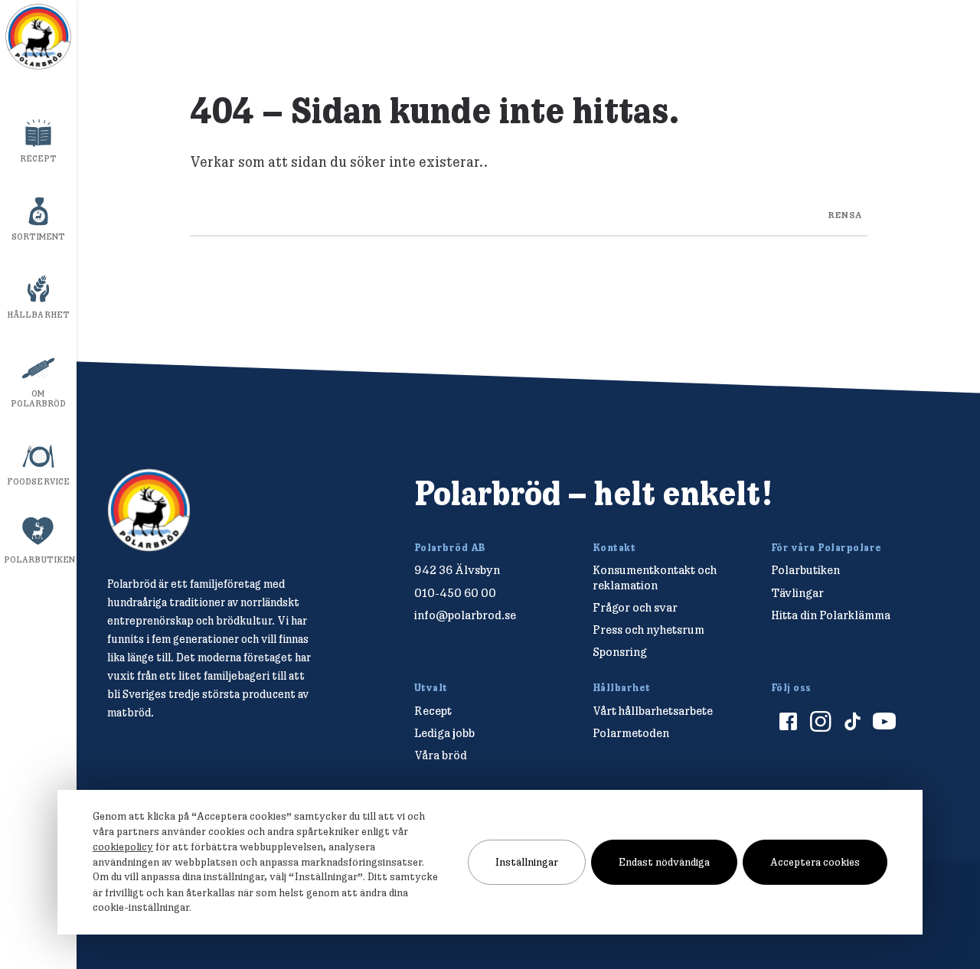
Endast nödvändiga (664, 862)
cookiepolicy (123, 846)
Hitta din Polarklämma (830, 615)
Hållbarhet (38, 314)
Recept (38, 158)
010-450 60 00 (455, 593)
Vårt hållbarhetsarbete (653, 710)
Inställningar (526, 862)
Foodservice (38, 481)
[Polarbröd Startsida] (149, 510)
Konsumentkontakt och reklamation (655, 577)
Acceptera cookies (815, 862)
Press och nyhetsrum (648, 629)
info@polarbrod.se (465, 615)
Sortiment (38, 236)
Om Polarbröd (39, 398)
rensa (845, 214)
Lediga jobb (444, 733)
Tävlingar (797, 593)
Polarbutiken (39, 559)
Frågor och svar (635, 607)
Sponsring (620, 651)
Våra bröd (440, 755)
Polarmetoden (631, 733)
